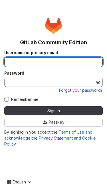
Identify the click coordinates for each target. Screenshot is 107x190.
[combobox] (18, 182)
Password (14, 73)
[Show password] (98, 82)
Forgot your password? (81, 90)
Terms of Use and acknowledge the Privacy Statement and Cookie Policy (50, 138)
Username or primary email (31, 52)
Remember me (25, 99)
